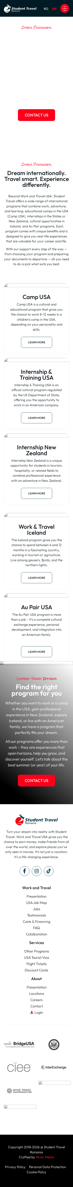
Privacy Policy (15, 1167)
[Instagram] (36, 871)
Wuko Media (45, 1157)
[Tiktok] (49, 871)
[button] (64, 8)
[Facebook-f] (24, 871)
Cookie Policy (36, 1172)
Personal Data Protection (47, 1167)
